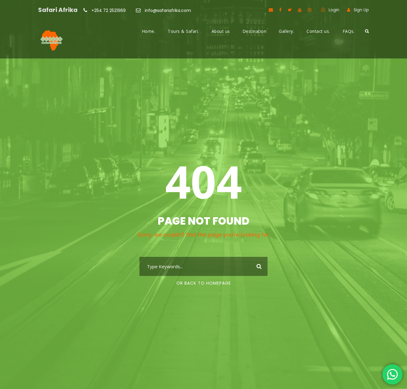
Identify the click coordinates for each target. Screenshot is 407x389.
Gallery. (286, 31)
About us (221, 31)
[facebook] (280, 10)
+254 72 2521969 (108, 10)
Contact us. (318, 31)
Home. (149, 31)
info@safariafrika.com (167, 10)
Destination (255, 31)
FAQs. (349, 31)
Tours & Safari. (183, 31)
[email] (271, 10)
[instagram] (309, 10)
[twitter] (290, 10)
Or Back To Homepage (203, 283)
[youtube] (300, 10)
